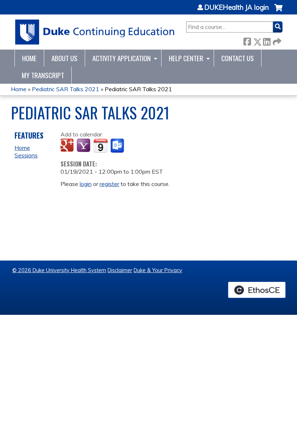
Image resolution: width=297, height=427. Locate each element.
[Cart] (278, 11)
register (109, 183)
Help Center (186, 58)
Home (29, 58)
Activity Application (121, 58)
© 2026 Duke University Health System (59, 270)
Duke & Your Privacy (158, 270)
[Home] (95, 32)
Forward (276, 40)
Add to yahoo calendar (84, 146)
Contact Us (237, 58)
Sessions (26, 155)
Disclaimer (120, 270)
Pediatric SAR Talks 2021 (65, 89)
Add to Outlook (117, 146)
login (86, 183)
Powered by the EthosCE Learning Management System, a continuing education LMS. (256, 290)
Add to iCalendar (100, 145)
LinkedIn (266, 40)
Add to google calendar (67, 146)
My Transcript (43, 75)
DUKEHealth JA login (236, 7)
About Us (64, 58)
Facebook (247, 40)
